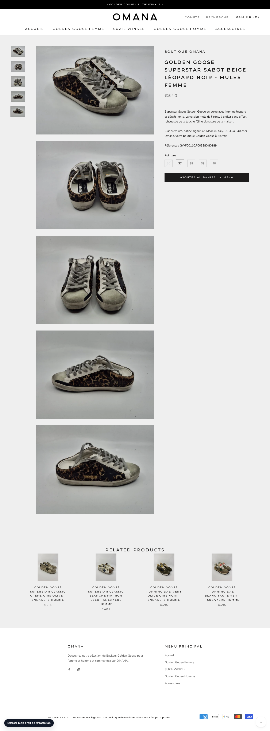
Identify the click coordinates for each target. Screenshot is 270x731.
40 (214, 163)
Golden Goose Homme (180, 29)
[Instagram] (78, 669)
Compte (192, 17)
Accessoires (230, 29)
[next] (257, 577)
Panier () (247, 17)
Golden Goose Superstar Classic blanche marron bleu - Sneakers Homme (106, 596)
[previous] (13, 577)
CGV (104, 717)
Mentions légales (89, 717)
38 (191, 163)
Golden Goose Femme (78, 29)
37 (180, 163)
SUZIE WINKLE (129, 29)
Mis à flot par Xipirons (157, 717)
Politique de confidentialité (125, 717)
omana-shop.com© (63, 717)
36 (168, 163)
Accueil (34, 29)
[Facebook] (69, 669)
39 (202, 163)
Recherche (217, 17)
